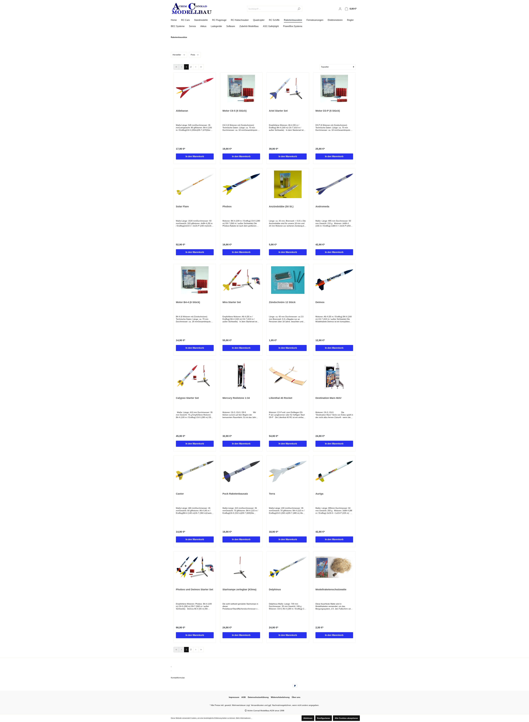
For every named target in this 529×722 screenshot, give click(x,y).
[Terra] (288, 471)
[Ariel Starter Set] (288, 88)
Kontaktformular (178, 678)
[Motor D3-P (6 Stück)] (334, 88)
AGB (243, 697)
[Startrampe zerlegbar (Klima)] (241, 567)
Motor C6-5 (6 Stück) (234, 110)
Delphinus (275, 589)
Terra (272, 493)
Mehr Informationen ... (244, 718)
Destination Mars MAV (328, 398)
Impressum (234, 697)
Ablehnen (307, 718)
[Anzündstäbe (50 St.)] (288, 184)
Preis (193, 55)
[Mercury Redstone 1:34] (241, 376)
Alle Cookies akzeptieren (346, 718)
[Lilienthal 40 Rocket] (288, 376)
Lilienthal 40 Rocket (280, 398)
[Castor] (195, 471)
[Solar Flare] (195, 184)
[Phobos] (241, 184)
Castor (180, 493)
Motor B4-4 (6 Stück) (188, 302)
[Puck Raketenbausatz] (241, 471)
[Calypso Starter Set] (195, 376)
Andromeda (322, 206)
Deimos (319, 302)
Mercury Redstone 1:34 (236, 398)
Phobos (227, 206)
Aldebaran (182, 110)
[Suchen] (299, 9)
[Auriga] (334, 471)
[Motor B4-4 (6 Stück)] (195, 280)
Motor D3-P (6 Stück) (327, 110)
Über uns (296, 697)
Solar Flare (182, 206)
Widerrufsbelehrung (280, 697)
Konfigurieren (323, 718)
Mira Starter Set (231, 302)
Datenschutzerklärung (258, 697)
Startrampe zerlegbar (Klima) (239, 589)
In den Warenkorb (195, 156)
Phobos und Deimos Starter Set (194, 589)
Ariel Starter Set (278, 110)
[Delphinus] (288, 567)
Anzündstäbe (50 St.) (281, 206)
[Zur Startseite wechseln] (191, 8)
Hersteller (177, 55)
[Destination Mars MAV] (334, 376)
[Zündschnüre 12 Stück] (288, 280)
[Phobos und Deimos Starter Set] (195, 567)
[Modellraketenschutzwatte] (334, 567)
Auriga (319, 493)
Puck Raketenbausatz (235, 493)
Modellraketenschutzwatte (330, 589)
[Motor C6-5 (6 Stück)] (241, 88)
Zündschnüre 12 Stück (282, 302)
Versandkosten (257, 705)
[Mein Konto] (340, 8)
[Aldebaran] (195, 88)
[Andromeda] (334, 184)
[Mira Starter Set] (241, 280)
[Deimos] (334, 280)
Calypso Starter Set (187, 398)
